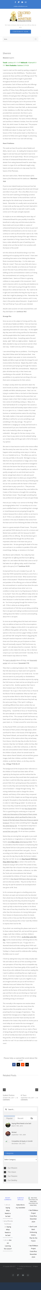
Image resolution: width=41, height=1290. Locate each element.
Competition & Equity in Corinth (22, 1141)
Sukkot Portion (8, 1095)
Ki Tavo (23, 1095)
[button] (4, 1089)
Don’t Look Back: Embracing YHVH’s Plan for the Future (33, 1234)
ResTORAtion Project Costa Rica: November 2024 (33, 1251)
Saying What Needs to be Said (21, 1123)
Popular (9, 1118)
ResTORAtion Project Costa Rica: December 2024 (33, 1216)
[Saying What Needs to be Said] (7, 1124)
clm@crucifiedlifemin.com (20, 6)
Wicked (14, 1132)
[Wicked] (7, 1133)
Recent (20, 1118)
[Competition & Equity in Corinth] (7, 1142)
